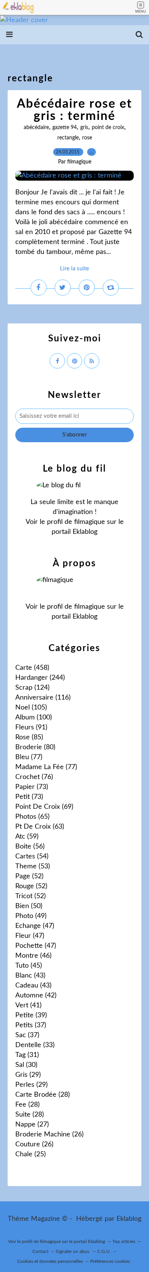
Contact (40, 1251)
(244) (40, 677)
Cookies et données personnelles (50, 1261)
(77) (28, 757)
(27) (32, 1124)
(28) (42, 1094)
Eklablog (129, 1218)
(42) (36, 995)
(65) (32, 816)
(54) (32, 856)
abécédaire (36, 127)
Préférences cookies (110, 1261)
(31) (27, 1055)
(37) (30, 1025)
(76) (34, 777)
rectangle (68, 138)
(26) (49, 1134)
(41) (28, 1005)
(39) (31, 1015)
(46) (33, 955)
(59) (27, 836)
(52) (29, 876)
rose (87, 138)
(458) (32, 667)
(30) (26, 1065)
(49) (31, 916)
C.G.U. (104, 1251)
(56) (30, 846)
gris (84, 127)
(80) (35, 747)
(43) (30, 975)
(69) (44, 806)
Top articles (123, 1241)
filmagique (89, 522)
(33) (35, 1045)
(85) (29, 737)
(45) (28, 965)
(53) (32, 866)
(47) (34, 926)
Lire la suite (74, 269)
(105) (31, 707)
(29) (28, 1075)
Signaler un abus (73, 1251)
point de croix (108, 127)
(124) (32, 687)
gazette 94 (64, 127)
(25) (30, 1154)
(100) (33, 717)
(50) (28, 906)
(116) (43, 697)
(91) (31, 727)
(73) (31, 787)
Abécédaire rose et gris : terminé (74, 110)
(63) (39, 826)
